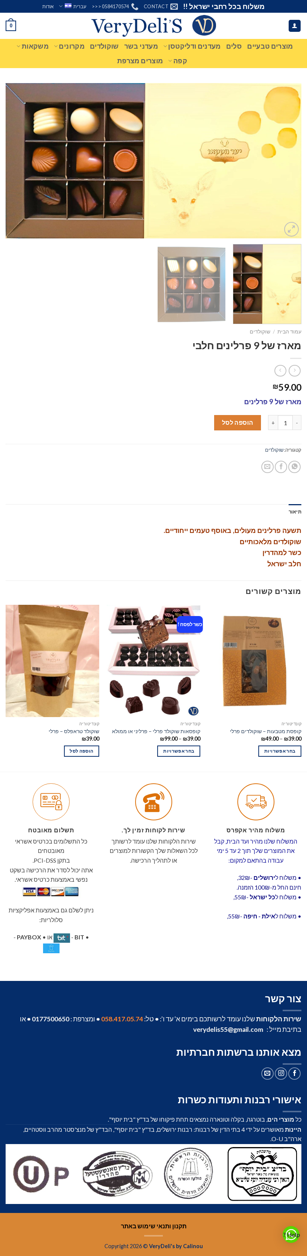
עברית (79, 6)
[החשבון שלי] (295, 26)
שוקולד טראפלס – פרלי (74, 731)
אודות (48, 6)
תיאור (295, 512)
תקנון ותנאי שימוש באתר (153, 1225)
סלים (234, 46)
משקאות (35, 46)
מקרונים (71, 46)
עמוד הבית (289, 332)
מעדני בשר (141, 46)
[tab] (295, 511)
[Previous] (286, 160)
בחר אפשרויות (279, 751)
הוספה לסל (237, 422)
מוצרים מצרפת (140, 61)
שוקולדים (104, 46)
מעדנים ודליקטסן (194, 46)
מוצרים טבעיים (270, 46)
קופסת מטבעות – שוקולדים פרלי (265, 731)
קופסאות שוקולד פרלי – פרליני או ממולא (156, 731)
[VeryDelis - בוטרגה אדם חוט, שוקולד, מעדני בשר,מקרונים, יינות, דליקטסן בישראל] (153, 26)
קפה (180, 61)
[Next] (15, 160)
